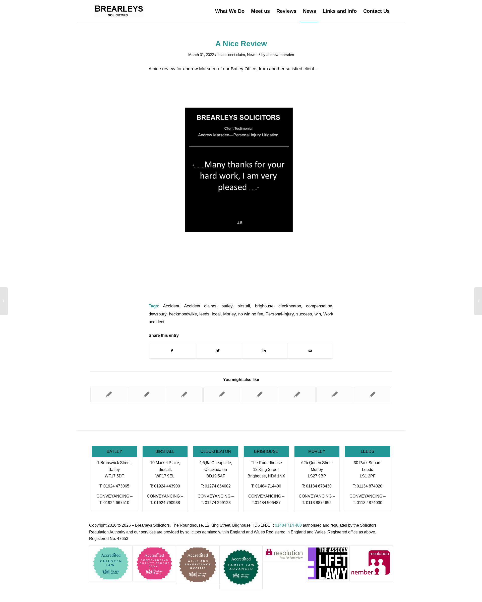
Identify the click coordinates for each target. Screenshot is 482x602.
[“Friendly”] (297, 394)
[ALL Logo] (327, 563)
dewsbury (157, 314)
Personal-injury (280, 314)
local (216, 314)
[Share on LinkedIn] (264, 350)
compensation (319, 306)
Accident (171, 306)
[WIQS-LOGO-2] (197, 564)
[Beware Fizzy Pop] (108, 394)
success (304, 314)
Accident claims (200, 306)
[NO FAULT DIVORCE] (4, 301)
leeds (204, 314)
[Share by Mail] (310, 350)
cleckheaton (289, 306)
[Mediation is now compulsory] (146, 394)
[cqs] (154, 563)
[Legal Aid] (184, 394)
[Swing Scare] (372, 394)
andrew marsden (280, 55)
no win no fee (250, 314)
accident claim (233, 55)
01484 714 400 (288, 525)
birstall (243, 306)
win (318, 314)
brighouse (264, 306)
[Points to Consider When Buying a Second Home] (221, 394)
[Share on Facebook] (172, 350)
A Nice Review (241, 43)
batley (226, 306)
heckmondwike (183, 314)
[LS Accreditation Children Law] (111, 563)
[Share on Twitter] (218, 350)
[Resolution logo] (371, 563)
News (252, 55)
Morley (229, 314)
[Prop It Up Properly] (259, 394)
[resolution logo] (284, 553)
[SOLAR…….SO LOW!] (334, 394)
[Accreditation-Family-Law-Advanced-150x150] (241, 567)
